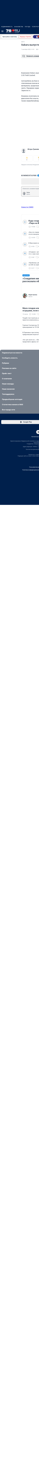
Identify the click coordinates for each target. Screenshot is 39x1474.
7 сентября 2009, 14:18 (27, 49)
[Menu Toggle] (2, 31)
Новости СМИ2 (27, 207)
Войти (28, 194)
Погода (27, 26)
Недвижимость (7, 26)
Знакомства (18, 26)
